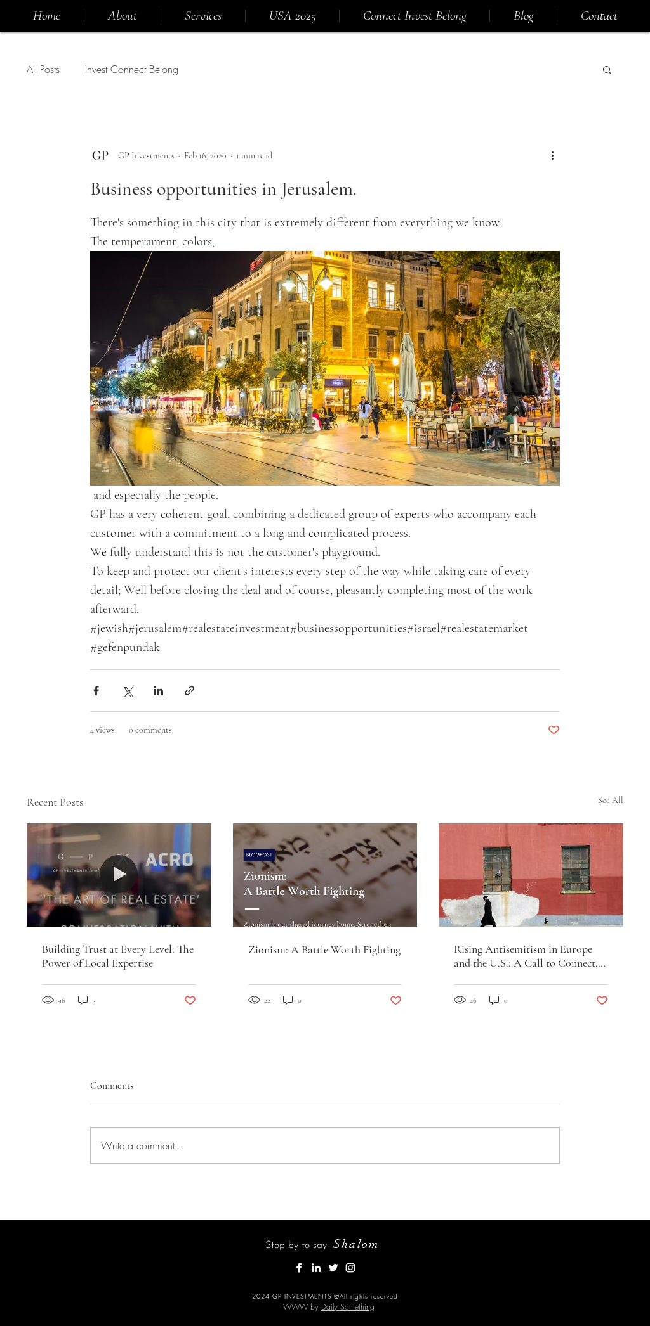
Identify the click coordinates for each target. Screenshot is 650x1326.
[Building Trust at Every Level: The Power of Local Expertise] (119, 875)
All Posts (43, 69)
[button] (607, 69)
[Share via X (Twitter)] (127, 691)
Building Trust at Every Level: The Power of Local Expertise (118, 956)
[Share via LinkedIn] (158, 691)
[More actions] (552, 155)
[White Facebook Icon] (299, 1267)
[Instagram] (350, 1267)
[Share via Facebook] (96, 691)
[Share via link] (189, 691)
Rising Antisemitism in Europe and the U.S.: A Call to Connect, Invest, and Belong (526, 956)
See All (610, 800)
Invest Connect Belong (131, 69)
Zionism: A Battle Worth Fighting (324, 949)
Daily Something (348, 1306)
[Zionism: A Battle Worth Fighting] (325, 875)
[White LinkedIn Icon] (316, 1267)
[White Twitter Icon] (333, 1267)
